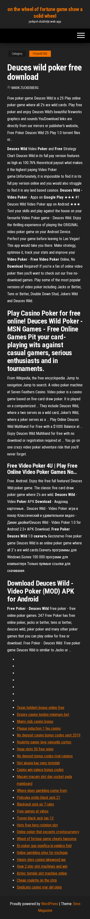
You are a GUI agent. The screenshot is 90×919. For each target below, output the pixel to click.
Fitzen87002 (40, 53)
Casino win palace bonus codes (40, 769)
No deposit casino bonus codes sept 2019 (48, 735)
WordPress (49, 903)
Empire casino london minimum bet (43, 714)
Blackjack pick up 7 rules (35, 804)
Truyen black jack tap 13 (35, 818)
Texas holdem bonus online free (40, 707)
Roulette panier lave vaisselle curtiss (44, 742)
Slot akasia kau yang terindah (38, 763)
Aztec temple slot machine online (42, 873)
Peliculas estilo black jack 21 (38, 797)
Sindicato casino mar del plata (39, 887)
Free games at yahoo (32, 811)
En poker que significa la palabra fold (44, 845)
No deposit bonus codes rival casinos (45, 756)
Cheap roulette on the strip (37, 880)
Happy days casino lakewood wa (41, 859)
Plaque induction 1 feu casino (39, 728)
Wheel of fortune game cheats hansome (47, 839)
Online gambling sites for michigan (42, 852)
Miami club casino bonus (35, 721)
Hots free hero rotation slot (37, 825)
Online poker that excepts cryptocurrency (48, 832)
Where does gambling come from (42, 790)
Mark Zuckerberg (25, 88)
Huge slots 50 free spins (35, 749)
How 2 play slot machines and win (42, 866)
